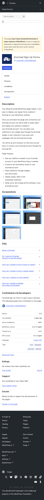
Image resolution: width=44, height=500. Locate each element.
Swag (26, 445)
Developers (6, 442)
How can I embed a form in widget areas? (18, 271)
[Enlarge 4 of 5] (39, 213)
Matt (5, 456)
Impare (4, 434)
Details (6, 76)
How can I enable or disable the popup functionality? (12, 284)
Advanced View (8, 355)
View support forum (9, 386)
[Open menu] (40, 3)
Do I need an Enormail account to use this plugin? (12, 257)
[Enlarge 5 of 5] (18, 228)
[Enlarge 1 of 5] (18, 198)
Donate (27, 442)
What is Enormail (8, 250)
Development (9, 92)
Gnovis (4, 420)
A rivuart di (6, 417)
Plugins (25, 424)
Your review (6, 370)
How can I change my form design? (15, 277)
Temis (25, 420)
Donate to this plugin (10, 404)
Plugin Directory (7, 9)
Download (7, 68)
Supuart (5, 438)
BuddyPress (7, 463)
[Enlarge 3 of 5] (18, 213)
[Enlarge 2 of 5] (39, 198)
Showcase (27, 417)
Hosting (5, 424)
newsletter (38, 345)
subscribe (31, 349)
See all (39, 370)
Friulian (9, 472)
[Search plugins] (24, 16)
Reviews (7, 81)
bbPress (6, 459)
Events (25, 438)
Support (7, 97)
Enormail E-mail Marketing (26, 60)
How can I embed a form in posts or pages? (18, 265)
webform (38, 349)
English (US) (38, 340)
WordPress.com (9, 452)
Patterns (26, 428)
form (31, 345)
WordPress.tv (8, 445)
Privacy (5, 428)
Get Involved (28, 434)
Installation (8, 86)
